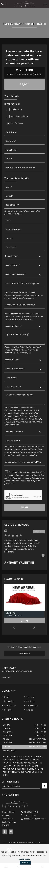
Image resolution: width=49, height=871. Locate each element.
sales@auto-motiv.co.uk (35, 819)
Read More (9, 552)
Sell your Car (10, 706)
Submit (24, 507)
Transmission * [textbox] (12, 256)
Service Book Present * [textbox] (15, 274)
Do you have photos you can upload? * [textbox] (22, 462)
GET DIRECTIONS (10, 782)
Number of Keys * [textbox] (13, 360)
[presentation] (14, 627)
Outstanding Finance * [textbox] (15, 431)
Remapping (9, 701)
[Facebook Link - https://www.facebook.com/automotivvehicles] (5, 831)
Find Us (30, 710)
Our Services (32, 706)
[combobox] (24, 256)
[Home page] (24, 4)
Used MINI (6, 678)
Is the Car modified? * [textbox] (15, 369)
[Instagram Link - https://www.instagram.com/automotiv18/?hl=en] (11, 831)
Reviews (8, 710)
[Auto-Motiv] (15, 807)
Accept (25, 862)
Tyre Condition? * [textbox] (13, 387)
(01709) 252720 (31, 812)
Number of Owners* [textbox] (13, 326)
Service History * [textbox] (12, 265)
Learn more (24, 859)
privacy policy (35, 842)
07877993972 (30, 816)
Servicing (31, 701)
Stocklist (31, 697)
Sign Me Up (24, 653)
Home (6, 697)
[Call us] (2, 4)
